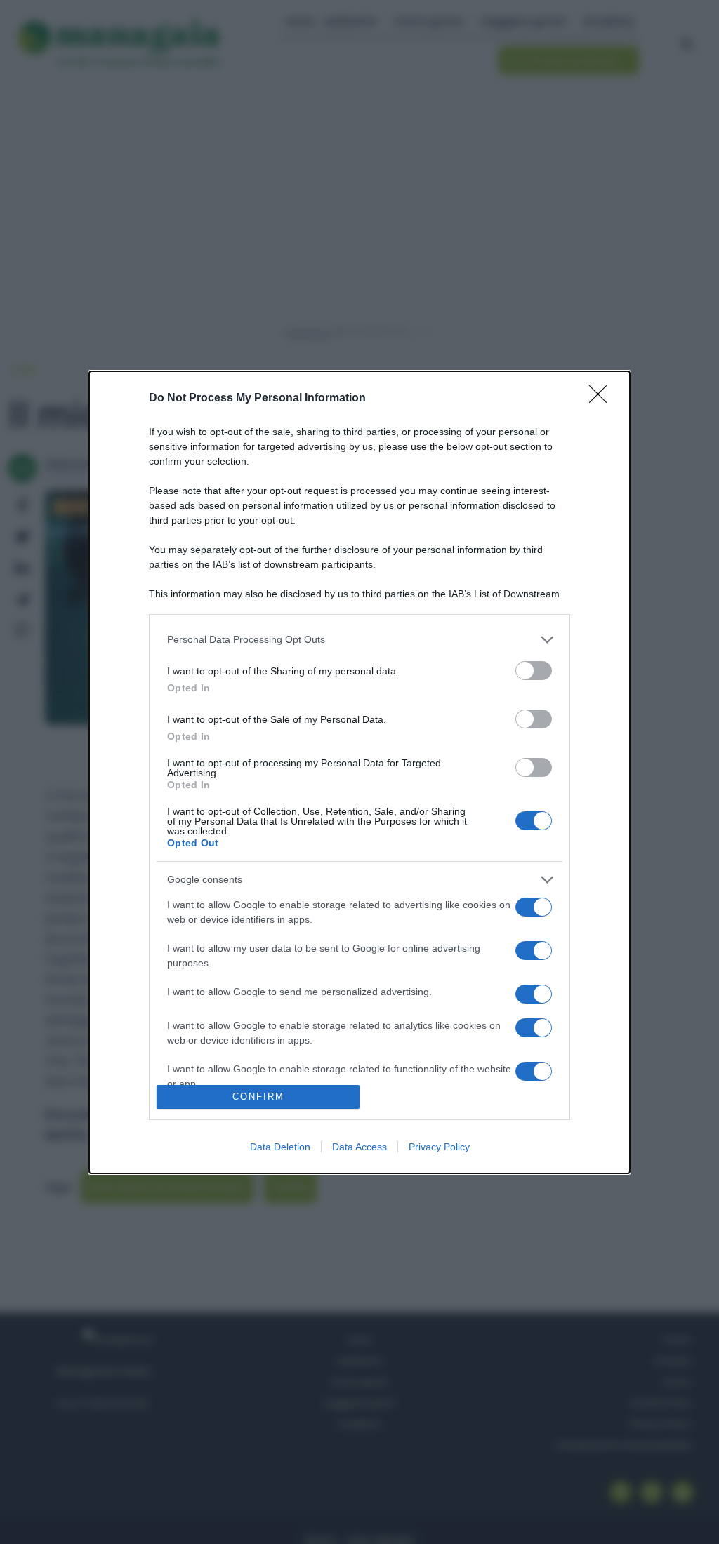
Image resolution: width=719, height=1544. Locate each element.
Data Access (359, 1146)
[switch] (533, 670)
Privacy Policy (439, 1146)
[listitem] (359, 639)
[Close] (602, 398)
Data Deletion (280, 1146)
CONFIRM (258, 1096)
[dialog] (359, 772)
